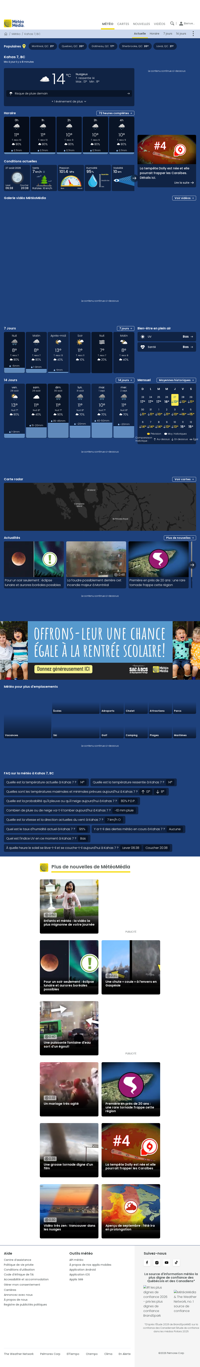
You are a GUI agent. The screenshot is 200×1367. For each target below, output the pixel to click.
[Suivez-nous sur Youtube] (166, 1263)
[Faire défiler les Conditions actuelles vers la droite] (134, 178)
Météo (16, 34)
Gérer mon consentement (22, 1284)
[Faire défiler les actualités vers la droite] (192, 564)
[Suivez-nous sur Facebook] (147, 1263)
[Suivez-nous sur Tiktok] (176, 1263)
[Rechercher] (172, 23)
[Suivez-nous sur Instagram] (157, 1263)
